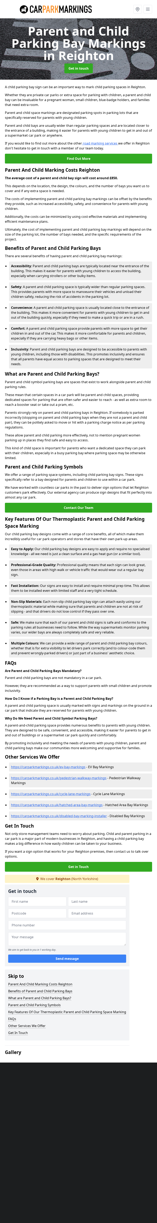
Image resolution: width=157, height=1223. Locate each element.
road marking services (100, 143)
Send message (67, 958)
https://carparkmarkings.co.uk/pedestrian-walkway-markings (59, 778)
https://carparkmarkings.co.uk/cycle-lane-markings (51, 794)
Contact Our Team (78, 507)
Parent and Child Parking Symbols (34, 1005)
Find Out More (78, 158)
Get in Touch (78, 867)
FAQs (12, 1019)
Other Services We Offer (27, 1026)
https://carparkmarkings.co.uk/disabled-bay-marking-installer (59, 816)
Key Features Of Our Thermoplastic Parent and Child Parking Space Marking (67, 1012)
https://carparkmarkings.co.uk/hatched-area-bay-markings (57, 805)
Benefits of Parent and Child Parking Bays (40, 991)
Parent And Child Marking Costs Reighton (40, 984)
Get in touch (78, 68)
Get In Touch (18, 1032)
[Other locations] (137, 9)
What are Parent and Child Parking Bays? (39, 998)
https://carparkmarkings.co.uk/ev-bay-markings (48, 767)
